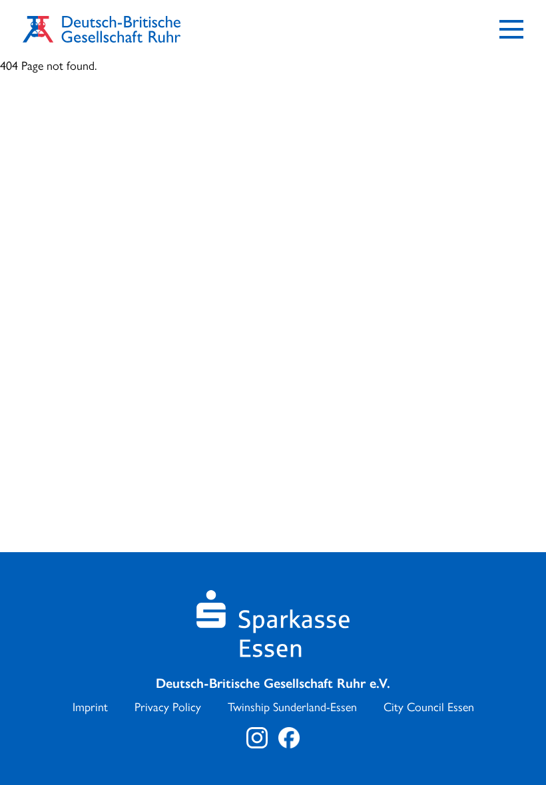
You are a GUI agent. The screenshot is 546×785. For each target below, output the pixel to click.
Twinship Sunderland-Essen (292, 707)
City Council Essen (429, 707)
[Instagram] (257, 737)
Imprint (90, 707)
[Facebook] (289, 737)
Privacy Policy (168, 707)
